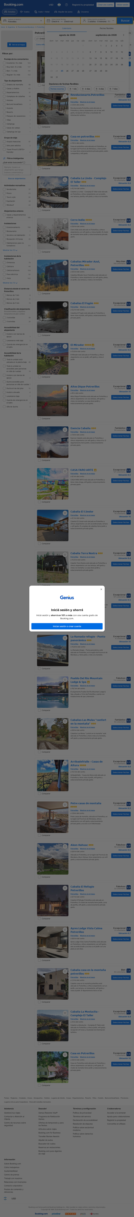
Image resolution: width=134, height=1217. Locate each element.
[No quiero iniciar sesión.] (101, 589)
